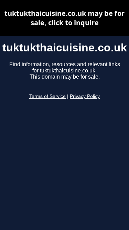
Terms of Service (47, 96)
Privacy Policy (85, 96)
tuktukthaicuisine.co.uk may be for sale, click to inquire (64, 18)
